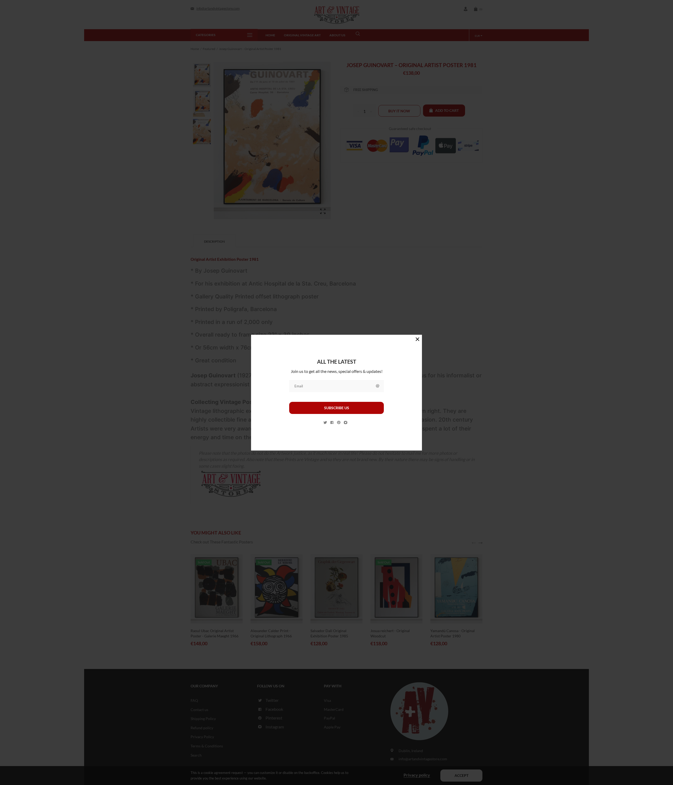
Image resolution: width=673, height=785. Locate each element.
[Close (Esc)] (417, 339)
